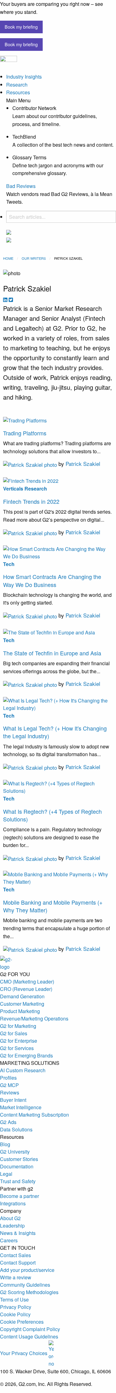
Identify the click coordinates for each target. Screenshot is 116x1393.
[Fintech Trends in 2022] (58, 480)
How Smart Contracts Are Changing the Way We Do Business (52, 580)
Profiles (8, 1077)
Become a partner (19, 1196)
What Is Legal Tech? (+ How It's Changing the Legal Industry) (55, 732)
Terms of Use (14, 1299)
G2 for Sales (13, 1033)
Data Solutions (16, 1129)
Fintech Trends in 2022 (31, 501)
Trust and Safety (18, 1181)
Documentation (16, 1166)
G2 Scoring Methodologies (29, 1292)
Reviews (9, 1092)
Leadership (12, 1225)
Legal (6, 1173)
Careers (9, 1240)
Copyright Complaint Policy (30, 1329)
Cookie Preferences (22, 1321)
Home (8, 258)
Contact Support (18, 1262)
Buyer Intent (13, 1099)
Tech (9, 564)
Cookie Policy (15, 1314)
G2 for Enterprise (18, 1040)
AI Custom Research (22, 1070)
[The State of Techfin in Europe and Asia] (58, 631)
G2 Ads (8, 1122)
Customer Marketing (22, 1003)
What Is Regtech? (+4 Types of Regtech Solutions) (52, 815)
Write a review (15, 1277)
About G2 (10, 1218)
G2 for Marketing (18, 1025)
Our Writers (34, 258)
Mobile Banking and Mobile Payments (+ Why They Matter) (53, 906)
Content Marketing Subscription (34, 1114)
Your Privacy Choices (24, 1353)
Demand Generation (22, 996)
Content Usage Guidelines (29, 1336)
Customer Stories (19, 1159)
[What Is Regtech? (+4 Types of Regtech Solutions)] (58, 786)
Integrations (13, 1203)
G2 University (15, 1151)
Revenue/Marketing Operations (34, 1018)
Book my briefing (21, 26)
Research (17, 84)
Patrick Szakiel (83, 463)
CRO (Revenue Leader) (26, 988)
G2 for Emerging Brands (26, 1055)
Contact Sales (15, 1255)
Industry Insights (24, 76)
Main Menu (18, 100)
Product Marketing (20, 1011)
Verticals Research (25, 488)
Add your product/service (27, 1269)
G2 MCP (9, 1085)
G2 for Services (17, 1048)
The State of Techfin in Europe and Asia (52, 653)
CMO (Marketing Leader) (27, 981)
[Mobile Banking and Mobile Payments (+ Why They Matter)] (58, 877)
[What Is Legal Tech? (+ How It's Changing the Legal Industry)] (58, 703)
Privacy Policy (15, 1306)
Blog (5, 1144)
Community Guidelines (25, 1284)
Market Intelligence (20, 1107)
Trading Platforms (24, 433)
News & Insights (18, 1232)
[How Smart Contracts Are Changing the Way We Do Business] (58, 552)
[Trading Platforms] (58, 419)
